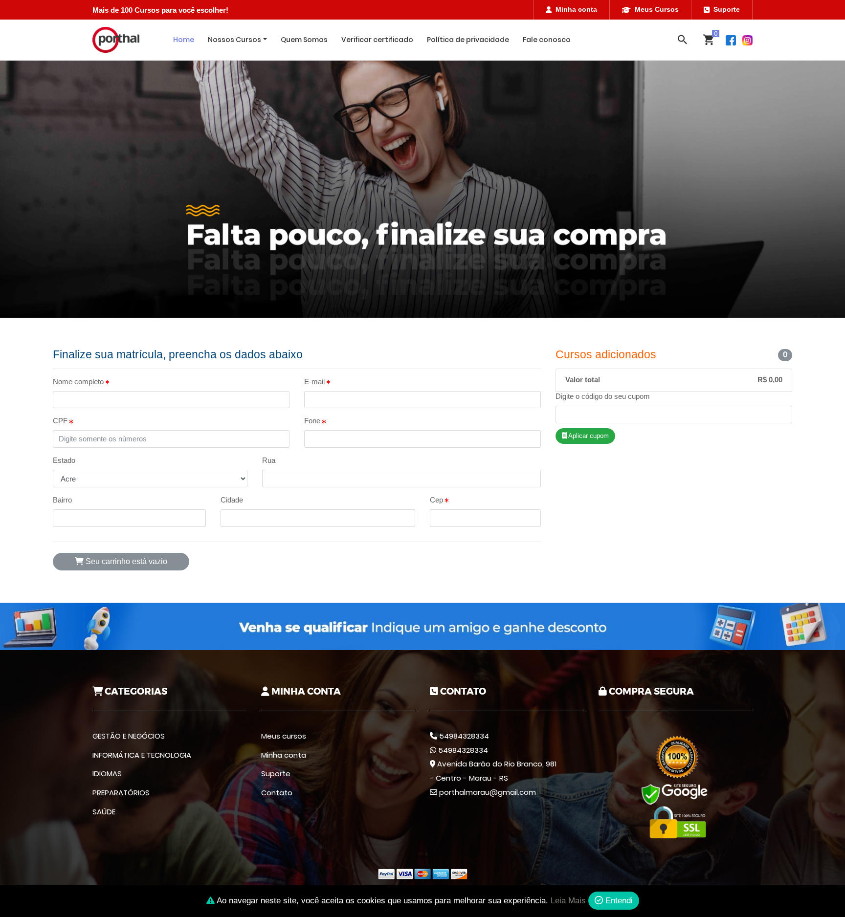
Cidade (232, 500)
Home (183, 39)
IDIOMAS (107, 773)
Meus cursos (283, 736)
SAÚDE (103, 812)
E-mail (315, 381)
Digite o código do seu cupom (603, 396)
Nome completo (79, 381)
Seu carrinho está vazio (125, 561)
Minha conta (576, 9)
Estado (64, 460)
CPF (61, 420)
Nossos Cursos (234, 39)
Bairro (62, 500)
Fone (313, 420)
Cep (437, 500)
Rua (268, 460)
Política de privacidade (468, 39)
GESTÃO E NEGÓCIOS (128, 736)
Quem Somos (304, 39)
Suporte (726, 9)
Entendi (618, 900)
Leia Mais (568, 900)
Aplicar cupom (588, 435)
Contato (276, 792)
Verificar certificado (377, 39)
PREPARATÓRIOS (121, 792)
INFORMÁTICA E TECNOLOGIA (141, 755)
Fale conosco (547, 39)
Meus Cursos (657, 9)
